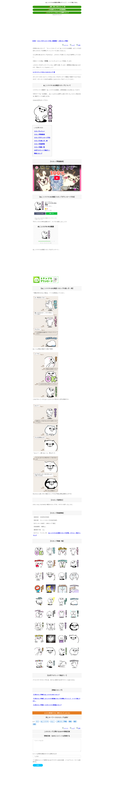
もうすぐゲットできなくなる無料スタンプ (57, 12)
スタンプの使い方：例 (40, 140)
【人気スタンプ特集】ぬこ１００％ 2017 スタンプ (46, 694)
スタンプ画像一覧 (39, 147)
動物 (70, 721)
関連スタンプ (38, 153)
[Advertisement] (57, 27)
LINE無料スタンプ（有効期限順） (57, 9)
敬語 (75, 721)
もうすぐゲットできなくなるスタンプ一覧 (44, 72)
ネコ (37, 721)
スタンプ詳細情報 (39, 144)
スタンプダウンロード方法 (42, 137)
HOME (34, 41)
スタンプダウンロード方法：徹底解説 (47, 41)
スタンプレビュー (39, 131)
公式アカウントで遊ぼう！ (42, 150)
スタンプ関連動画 (39, 134)
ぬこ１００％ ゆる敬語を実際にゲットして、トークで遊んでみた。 (62, 2)
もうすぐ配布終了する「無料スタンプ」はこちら (57, 713)
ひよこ (52, 721)
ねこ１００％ (44, 721)
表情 (34, 724)
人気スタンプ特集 (63, 41)
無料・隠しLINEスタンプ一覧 (57, 6)
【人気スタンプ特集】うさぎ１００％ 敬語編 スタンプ (47, 705)
